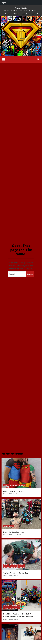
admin (7, 494)
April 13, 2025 (14, 494)
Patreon (35, 11)
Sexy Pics (22, 567)
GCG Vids (16, 14)
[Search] (38, 59)
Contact (35, 14)
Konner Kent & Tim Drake (13, 491)
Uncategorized (8, 526)
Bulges (6, 485)
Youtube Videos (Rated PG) (12, 608)
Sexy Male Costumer (10, 567)
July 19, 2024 (14, 619)
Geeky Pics (22, 485)
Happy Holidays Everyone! (13, 532)
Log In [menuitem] (3, 3)
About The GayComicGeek (20, 11)
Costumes (13, 485)
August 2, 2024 (15, 576)
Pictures (8, 14)
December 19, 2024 (16, 535)
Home (6, 11)
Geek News (26, 14)
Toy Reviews (15, 605)
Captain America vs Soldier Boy (15, 573)
